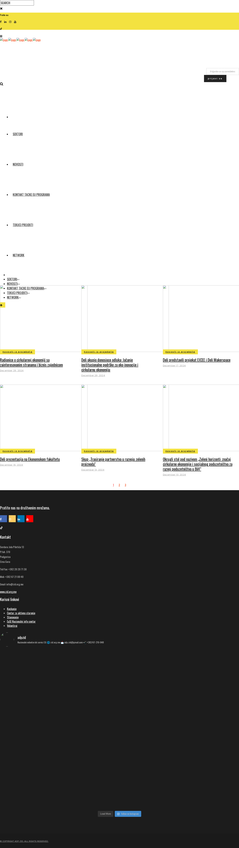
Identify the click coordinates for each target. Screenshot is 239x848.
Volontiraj (12, 626)
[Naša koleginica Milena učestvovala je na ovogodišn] (119, 782)
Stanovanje (13, 617)
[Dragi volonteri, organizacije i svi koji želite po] (199, 703)
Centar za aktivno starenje (21, 613)
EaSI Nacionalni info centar (21, 621)
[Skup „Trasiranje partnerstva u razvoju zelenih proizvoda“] (125, 417)
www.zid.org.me (8, 592)
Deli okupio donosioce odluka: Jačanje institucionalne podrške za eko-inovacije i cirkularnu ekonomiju (109, 364)
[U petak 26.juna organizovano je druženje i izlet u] (39, 782)
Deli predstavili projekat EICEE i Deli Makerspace (196, 360)
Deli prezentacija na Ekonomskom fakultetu (30, 459)
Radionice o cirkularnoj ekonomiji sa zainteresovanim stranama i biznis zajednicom (31, 362)
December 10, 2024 (174, 474)
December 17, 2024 (174, 365)
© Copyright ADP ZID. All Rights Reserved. (24, 841)
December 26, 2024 (12, 370)
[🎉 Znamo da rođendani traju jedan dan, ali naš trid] (199, 774)
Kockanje (11, 609)
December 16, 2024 (11, 464)
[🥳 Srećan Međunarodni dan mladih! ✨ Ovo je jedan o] (39, 670)
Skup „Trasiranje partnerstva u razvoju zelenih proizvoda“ (113, 461)
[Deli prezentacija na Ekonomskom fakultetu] (43, 417)
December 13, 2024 (92, 469)
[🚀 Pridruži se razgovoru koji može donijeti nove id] (119, 663)
